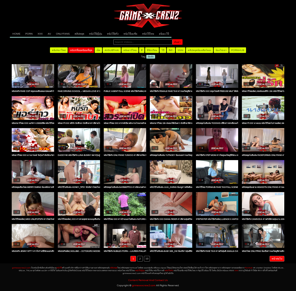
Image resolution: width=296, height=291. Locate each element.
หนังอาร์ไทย (130, 50)
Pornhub (237, 50)
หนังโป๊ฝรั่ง (113, 33)
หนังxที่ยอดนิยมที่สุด (81, 50)
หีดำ (171, 50)
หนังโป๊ (59, 268)
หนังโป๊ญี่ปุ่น (95, 33)
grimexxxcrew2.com (21, 268)
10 (146, 258)
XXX (40, 33)
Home (16, 33)
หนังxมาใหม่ (59, 50)
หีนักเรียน (152, 50)
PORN (29, 33)
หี (142, 50)
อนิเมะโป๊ (164, 33)
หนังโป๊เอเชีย (130, 33)
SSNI (180, 50)
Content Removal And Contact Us (148, 280)
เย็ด (98, 50)
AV (49, 33)
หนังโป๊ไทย (148, 33)
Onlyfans (63, 33)
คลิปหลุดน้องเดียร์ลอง (199, 50)
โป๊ (162, 50)
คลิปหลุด (79, 33)
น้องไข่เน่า (221, 50)
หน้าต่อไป (277, 258)
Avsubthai (112, 50)
